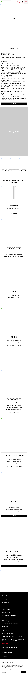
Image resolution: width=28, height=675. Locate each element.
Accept (23, 672)
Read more (19, 669)
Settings (4, 672)
